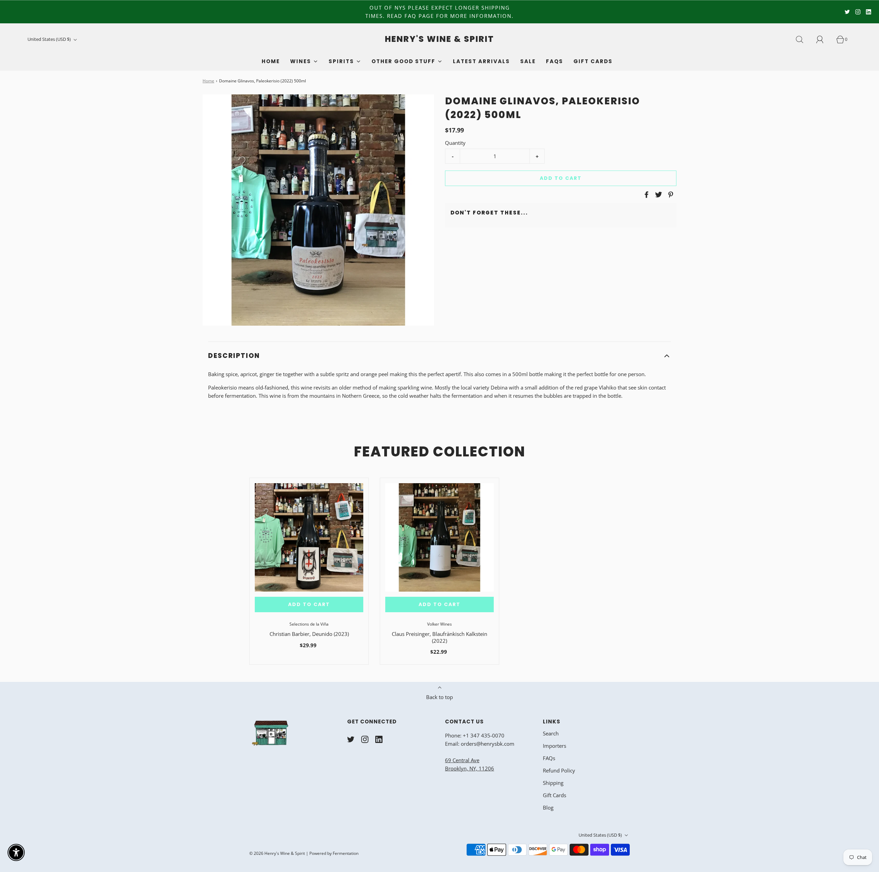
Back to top (439, 697)
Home (271, 61)
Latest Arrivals (481, 61)
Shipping (553, 782)
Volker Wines (439, 624)
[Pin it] (669, 194)
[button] (439, 356)
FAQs (554, 61)
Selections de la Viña (309, 624)
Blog (548, 807)
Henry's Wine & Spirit (439, 39)
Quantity (455, 142)
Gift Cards (593, 61)
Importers (554, 745)
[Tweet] (657, 194)
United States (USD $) (49, 39)
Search (551, 733)
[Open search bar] (803, 39)
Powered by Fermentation (333, 853)
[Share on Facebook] (645, 194)
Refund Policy (559, 770)
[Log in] (823, 39)
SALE (528, 61)
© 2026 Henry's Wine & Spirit (277, 853)
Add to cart (561, 178)
